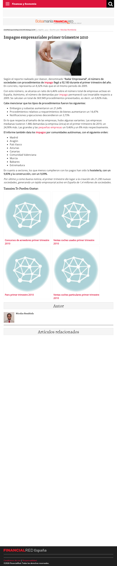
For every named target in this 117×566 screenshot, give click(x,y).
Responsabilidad (30, 560)
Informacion (28, 29)
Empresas (8, 29)
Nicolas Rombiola (68, 29)
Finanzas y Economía (24, 3)
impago (48, 82)
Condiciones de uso (12, 560)
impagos (41, 132)
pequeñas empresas (50, 127)
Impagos (17, 29)
